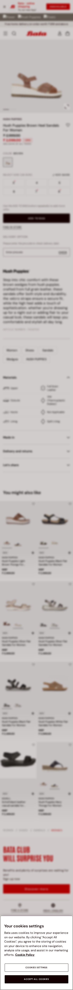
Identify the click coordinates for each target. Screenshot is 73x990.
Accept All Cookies (36, 979)
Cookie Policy (24, 955)
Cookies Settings (36, 967)
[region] (36, 953)
